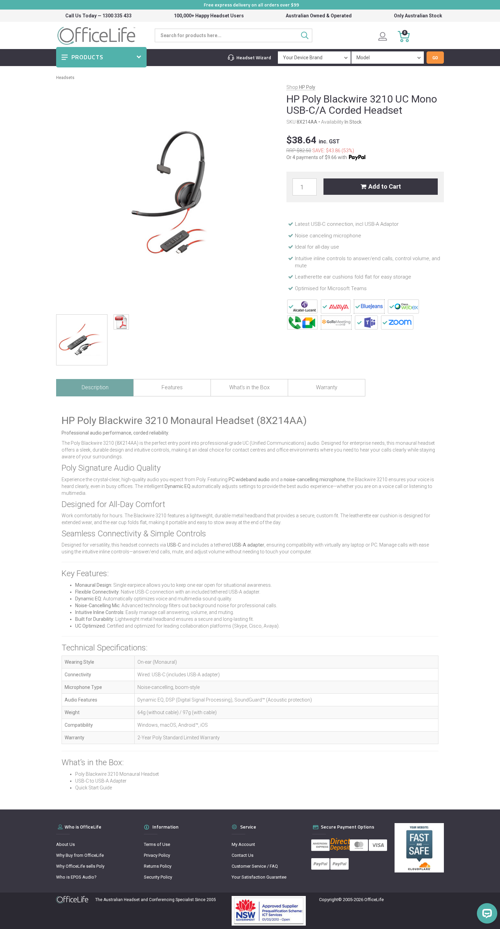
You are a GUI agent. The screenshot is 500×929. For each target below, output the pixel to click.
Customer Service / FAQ (255, 866)
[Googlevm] (302, 322)
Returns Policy (157, 866)
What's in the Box (249, 387)
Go (435, 57)
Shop (300, 87)
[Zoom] (397, 322)
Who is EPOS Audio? (76, 877)
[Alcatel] (302, 306)
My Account (243, 844)
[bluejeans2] (369, 306)
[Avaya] (336, 306)
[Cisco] (403, 306)
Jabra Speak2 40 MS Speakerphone (51, 902)
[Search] (306, 35)
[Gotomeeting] (336, 322)
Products (87, 57)
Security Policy (158, 877)
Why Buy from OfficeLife (80, 855)
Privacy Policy (157, 855)
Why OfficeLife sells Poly (80, 866)
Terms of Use (157, 844)
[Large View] (81, 340)
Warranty (326, 387)
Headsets (65, 77)
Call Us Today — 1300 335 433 (98, 15)
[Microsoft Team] (366, 322)
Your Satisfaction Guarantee (259, 877)
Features (172, 387)
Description (95, 387)
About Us (65, 844)
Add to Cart (384, 186)
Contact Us (242, 855)
